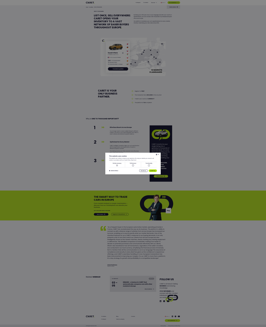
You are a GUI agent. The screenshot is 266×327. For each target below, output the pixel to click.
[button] (113, 170)
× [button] (158, 154)
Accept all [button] (152, 170)
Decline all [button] (143, 170)
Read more (133, 160)
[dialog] (133, 163)
